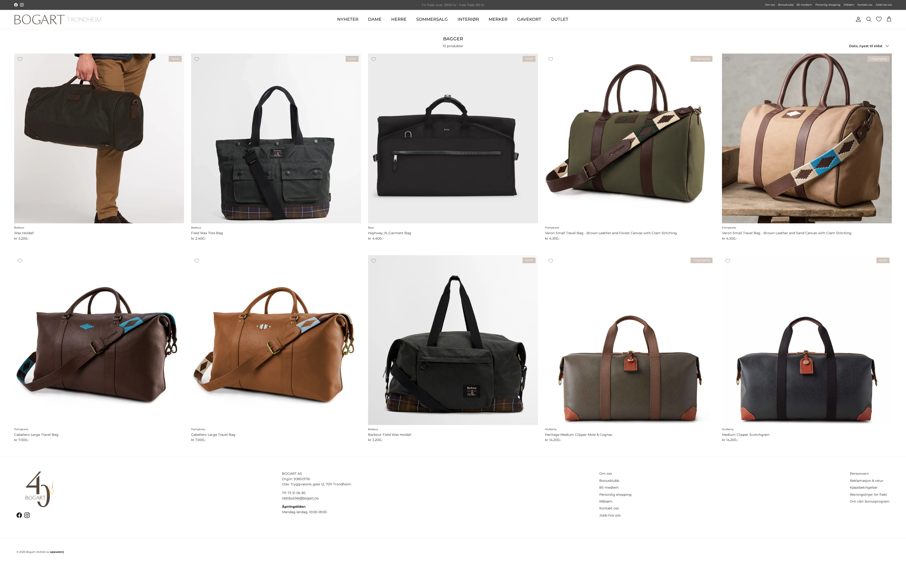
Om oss (770, 4)
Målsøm (849, 4)
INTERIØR (468, 19)
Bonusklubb (785, 4)
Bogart (30, 552)
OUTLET (559, 19)
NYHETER (347, 19)
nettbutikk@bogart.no (300, 498)
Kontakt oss (864, 4)
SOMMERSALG (432, 19)
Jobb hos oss (884, 4)
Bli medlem (804, 4)
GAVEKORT (529, 19)
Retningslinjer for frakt (868, 494)
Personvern (859, 473)
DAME (375, 19)
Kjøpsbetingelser (864, 487)
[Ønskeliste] (878, 19)
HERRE (399, 19)
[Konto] (857, 19)
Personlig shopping (827, 4)
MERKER (498, 19)
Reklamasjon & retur (866, 481)
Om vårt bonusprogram (869, 501)
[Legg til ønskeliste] (19, 59)
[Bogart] (57, 19)
